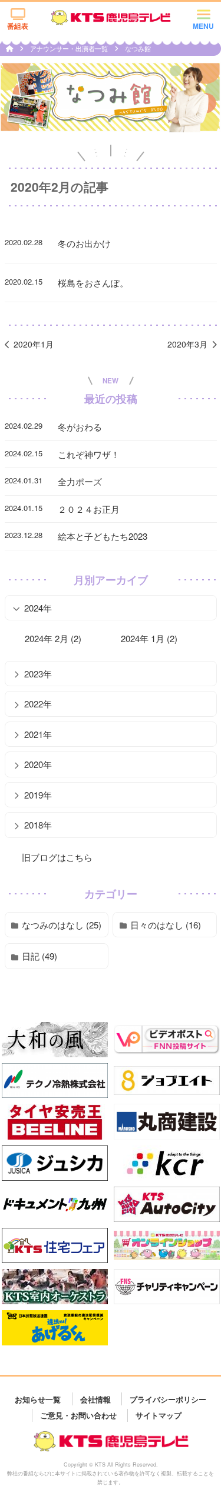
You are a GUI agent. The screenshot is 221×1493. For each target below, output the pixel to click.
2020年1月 (34, 344)
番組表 (17, 26)
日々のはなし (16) (165, 924)
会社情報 (95, 1398)
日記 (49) (39, 956)
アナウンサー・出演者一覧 (70, 48)
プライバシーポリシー (168, 1398)
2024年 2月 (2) (53, 638)
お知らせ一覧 (38, 1398)
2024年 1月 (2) (149, 638)
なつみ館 (138, 48)
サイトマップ (159, 1415)
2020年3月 (187, 344)
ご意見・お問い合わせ (78, 1415)
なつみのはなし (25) (61, 924)
